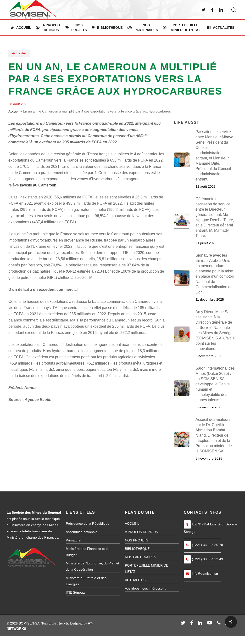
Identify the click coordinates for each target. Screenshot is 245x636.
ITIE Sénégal (75, 592)
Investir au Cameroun (38, 185)
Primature (73, 540)
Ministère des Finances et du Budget (88, 552)
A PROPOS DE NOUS (141, 532)
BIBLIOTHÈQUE (137, 549)
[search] (234, 9)
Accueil (13, 111)
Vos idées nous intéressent (145, 588)
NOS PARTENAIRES (140, 557)
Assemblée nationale (81, 532)
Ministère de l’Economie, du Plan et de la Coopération (92, 566)
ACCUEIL (132, 523)
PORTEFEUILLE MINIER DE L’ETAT (146, 568)
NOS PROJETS (136, 540)
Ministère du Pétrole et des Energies (86, 581)
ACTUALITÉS (135, 580)
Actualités (19, 53)
